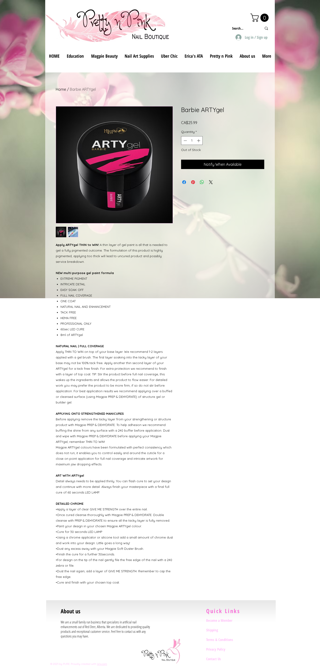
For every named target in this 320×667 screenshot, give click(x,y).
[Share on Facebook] (184, 182)
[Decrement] (185, 140)
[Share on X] (211, 182)
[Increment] (199, 140)
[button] (260, 18)
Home (61, 89)
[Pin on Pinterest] (193, 182)
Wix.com (102, 664)
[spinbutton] (192, 140)
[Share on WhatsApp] (202, 182)
